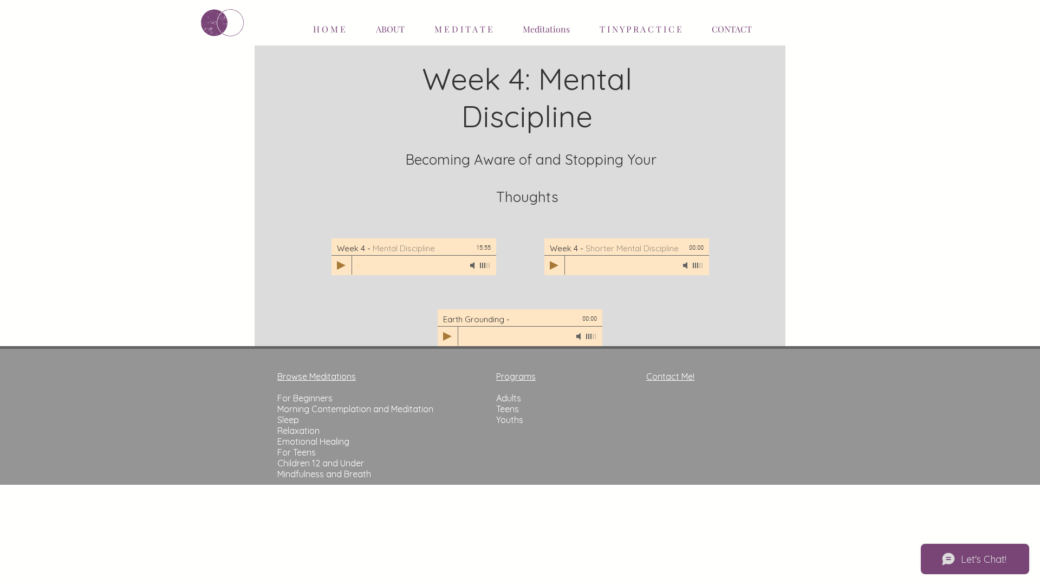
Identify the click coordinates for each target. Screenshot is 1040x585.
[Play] (341, 265)
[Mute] (473, 265)
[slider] (485, 265)
